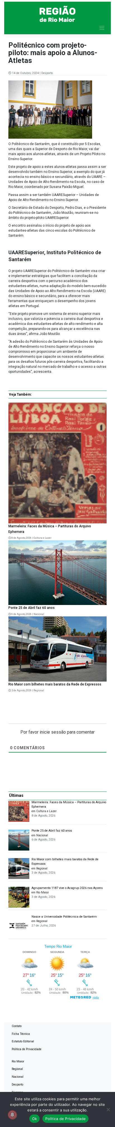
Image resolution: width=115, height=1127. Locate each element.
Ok (34, 1118)
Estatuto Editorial (23, 1041)
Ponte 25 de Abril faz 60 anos (31, 608)
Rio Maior (18, 1061)
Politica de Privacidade (26, 1049)
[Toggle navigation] (102, 28)
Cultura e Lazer (42, 537)
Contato (16, 1026)
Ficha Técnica (21, 1034)
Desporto (47, 73)
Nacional (38, 614)
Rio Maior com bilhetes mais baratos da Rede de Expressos (54, 684)
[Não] (108, 1109)
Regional (38, 690)
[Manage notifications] (12, 1114)
